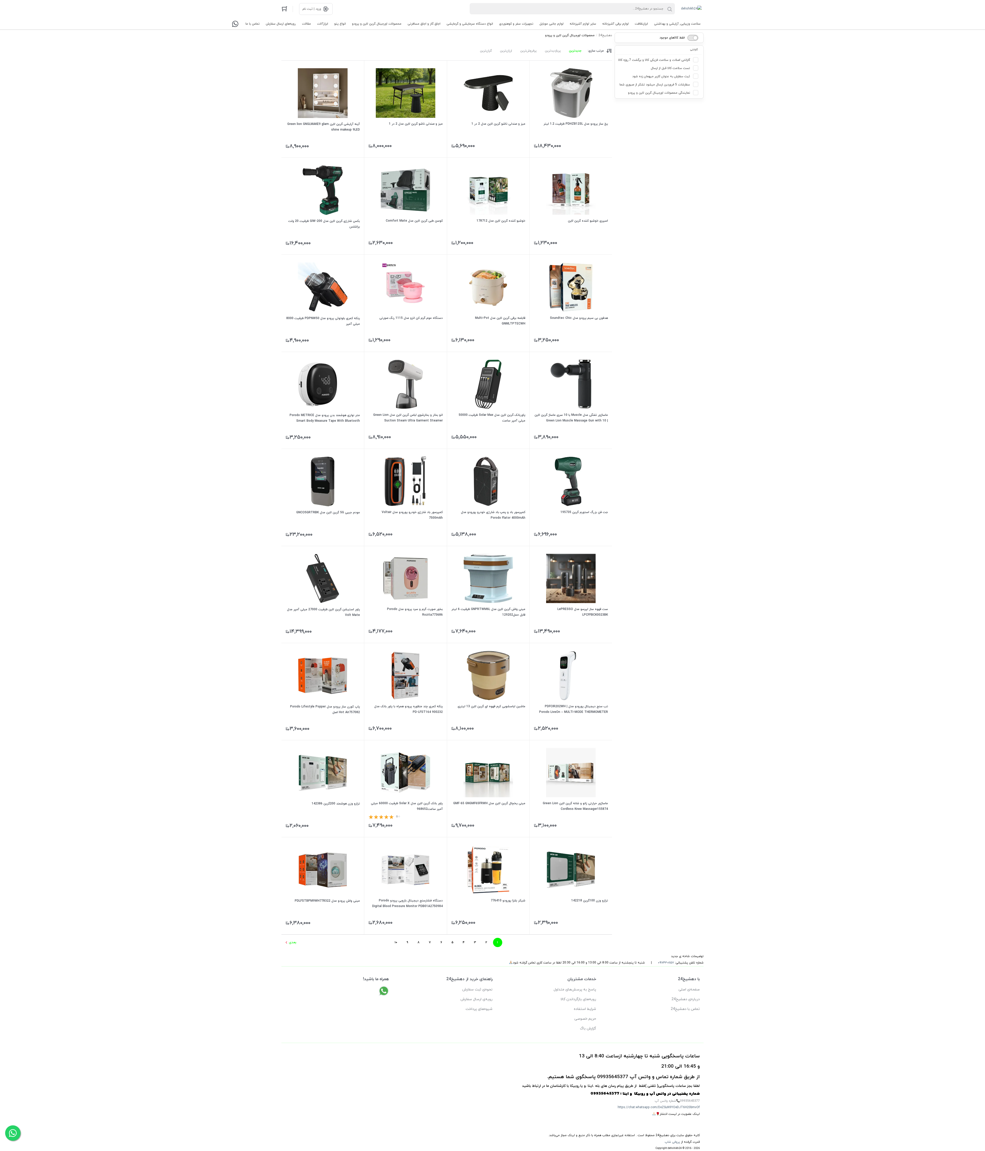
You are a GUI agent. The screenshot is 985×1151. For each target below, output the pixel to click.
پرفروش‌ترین (528, 51)
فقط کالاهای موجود (672, 38)
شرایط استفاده (585, 1009)
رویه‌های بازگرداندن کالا (578, 999)
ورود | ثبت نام (311, 9)
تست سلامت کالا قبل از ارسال (670, 68)
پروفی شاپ (672, 1142)
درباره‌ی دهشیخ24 (686, 999)
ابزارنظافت (641, 24)
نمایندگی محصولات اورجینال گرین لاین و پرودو (659, 93)
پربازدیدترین (553, 51)
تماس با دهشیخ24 (685, 1009)
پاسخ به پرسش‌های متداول (575, 989)
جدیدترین (575, 51)
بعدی (292, 942)
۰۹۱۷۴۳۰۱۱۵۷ (666, 963)
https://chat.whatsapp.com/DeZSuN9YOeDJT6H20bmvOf (659, 1107)
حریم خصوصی (585, 1018)
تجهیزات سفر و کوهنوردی (516, 24)
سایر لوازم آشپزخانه (583, 24)
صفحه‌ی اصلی (689, 989)
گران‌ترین (486, 51)
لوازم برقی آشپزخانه (615, 24)
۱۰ (396, 942)
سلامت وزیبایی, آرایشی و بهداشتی (677, 24)
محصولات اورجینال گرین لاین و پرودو (376, 24)
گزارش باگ (588, 1028)
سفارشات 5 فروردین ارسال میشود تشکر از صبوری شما (654, 85)
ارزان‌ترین (506, 51)
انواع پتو (340, 24)
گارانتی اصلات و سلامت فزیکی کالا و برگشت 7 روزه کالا (654, 60)
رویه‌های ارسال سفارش (281, 24)
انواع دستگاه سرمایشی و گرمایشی (470, 24)
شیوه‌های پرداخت (479, 1009)
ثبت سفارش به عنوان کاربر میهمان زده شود (661, 76)
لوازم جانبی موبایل (551, 24)
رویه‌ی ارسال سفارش (476, 999)
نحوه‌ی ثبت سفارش (477, 989)
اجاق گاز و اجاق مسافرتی (424, 24)
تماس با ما (252, 24)
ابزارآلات (322, 24)
